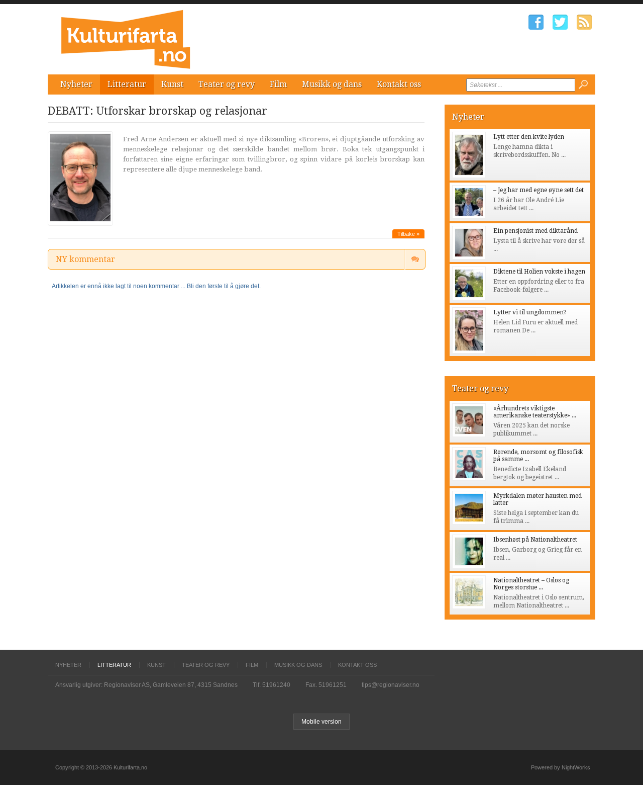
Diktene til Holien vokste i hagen (539, 271)
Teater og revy (226, 84)
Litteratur (127, 84)
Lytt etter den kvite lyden (528, 136)
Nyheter (76, 84)
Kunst (172, 84)
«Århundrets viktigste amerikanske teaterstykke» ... (534, 412)
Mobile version (321, 721)
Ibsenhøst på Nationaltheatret (535, 539)
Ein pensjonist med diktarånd (535, 230)
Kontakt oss (399, 84)
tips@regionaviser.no (390, 684)
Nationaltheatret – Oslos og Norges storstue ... (531, 584)
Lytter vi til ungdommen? (530, 312)
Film (278, 84)
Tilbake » (408, 234)
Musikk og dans (332, 84)
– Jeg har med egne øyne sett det (538, 190)
